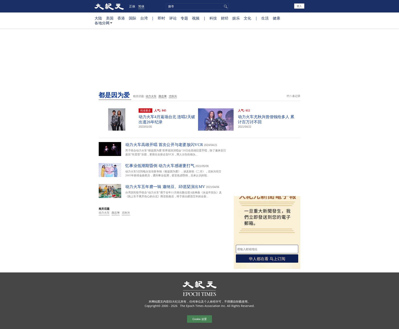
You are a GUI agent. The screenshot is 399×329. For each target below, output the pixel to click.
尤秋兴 (173, 96)
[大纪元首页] (109, 6)
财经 (224, 18)
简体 (141, 6)
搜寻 (225, 6)
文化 (247, 18)
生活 (265, 18)
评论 (173, 18)
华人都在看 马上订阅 (267, 258)
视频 (196, 18)
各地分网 (102, 22)
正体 (132, 6)
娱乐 (236, 18)
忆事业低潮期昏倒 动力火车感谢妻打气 (160, 165)
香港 (121, 18)
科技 (213, 18)
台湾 (144, 18)
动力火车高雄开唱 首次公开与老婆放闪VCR (164, 144)
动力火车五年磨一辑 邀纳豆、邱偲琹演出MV (165, 186)
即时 (161, 18)
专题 (184, 18)
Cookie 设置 (199, 319)
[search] (197, 6)
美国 (109, 18)
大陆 (98, 18)
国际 (132, 18)
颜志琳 (163, 96)
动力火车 (151, 96)
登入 (299, 6)
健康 (276, 18)
